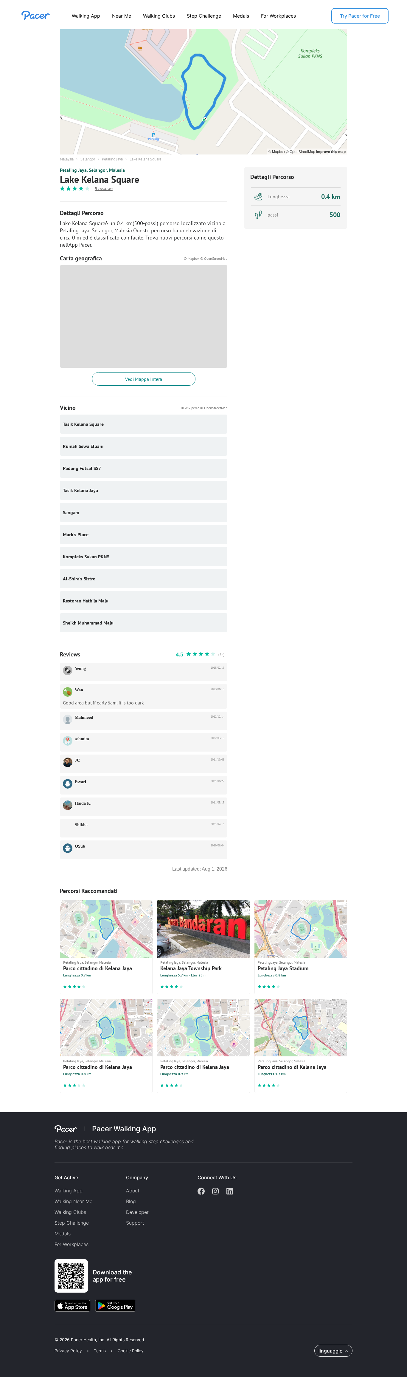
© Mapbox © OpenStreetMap (205, 258)
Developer (137, 1212)
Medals (241, 16)
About (132, 1191)
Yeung (80, 668)
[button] (104, 1332)
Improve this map (331, 151)
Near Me (121, 16)
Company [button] (137, 1177)
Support (135, 1223)
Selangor (87, 159)
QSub (80, 846)
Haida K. (83, 803)
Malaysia (67, 159)
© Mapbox (277, 151)
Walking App (86, 16)
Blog (131, 1201)
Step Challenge (204, 16)
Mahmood (84, 717)
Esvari (80, 782)
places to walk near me (97, 1147)
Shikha (81, 825)
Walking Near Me (73, 1201)
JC (77, 760)
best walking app (102, 1141)
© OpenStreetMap (301, 151)
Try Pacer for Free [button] (360, 16)
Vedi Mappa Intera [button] (143, 379)
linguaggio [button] (331, 1351)
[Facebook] (201, 1192)
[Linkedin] (229, 1192)
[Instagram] (215, 1192)
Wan (79, 690)
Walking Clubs (159, 16)
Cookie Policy (131, 1350)
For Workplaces (278, 16)
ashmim (82, 739)
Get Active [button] (66, 1177)
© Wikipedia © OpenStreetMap (204, 408)
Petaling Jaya (112, 159)
